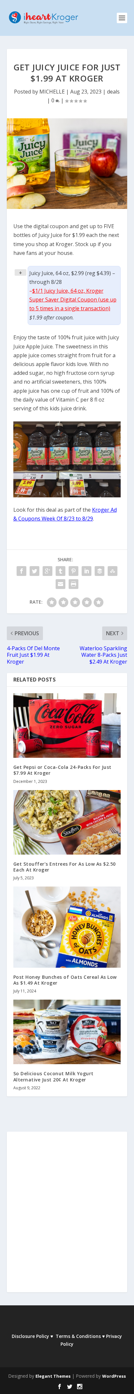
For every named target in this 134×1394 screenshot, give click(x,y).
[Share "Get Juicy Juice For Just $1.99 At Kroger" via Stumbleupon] (112, 571)
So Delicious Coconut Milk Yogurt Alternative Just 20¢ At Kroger (53, 1076)
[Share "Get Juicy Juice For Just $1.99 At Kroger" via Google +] (47, 571)
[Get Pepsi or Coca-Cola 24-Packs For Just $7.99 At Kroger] (67, 725)
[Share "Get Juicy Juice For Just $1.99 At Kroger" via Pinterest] (73, 571)
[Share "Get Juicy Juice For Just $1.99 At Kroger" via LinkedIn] (86, 571)
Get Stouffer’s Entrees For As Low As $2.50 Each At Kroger (64, 867)
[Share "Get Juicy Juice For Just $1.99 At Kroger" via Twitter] (34, 571)
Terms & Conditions (78, 1336)
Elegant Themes (53, 1376)
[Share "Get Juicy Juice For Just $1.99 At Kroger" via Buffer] (99, 571)
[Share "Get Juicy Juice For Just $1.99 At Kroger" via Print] (73, 584)
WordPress (114, 1376)
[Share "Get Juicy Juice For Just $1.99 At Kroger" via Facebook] (21, 571)
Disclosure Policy (30, 1336)
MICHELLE (52, 91)
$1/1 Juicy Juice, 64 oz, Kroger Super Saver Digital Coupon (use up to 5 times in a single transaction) (72, 299)
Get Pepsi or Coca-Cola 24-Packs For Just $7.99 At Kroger (62, 770)
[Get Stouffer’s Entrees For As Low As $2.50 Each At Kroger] (67, 822)
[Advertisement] (67, 1216)
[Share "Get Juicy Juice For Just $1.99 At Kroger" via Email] (60, 584)
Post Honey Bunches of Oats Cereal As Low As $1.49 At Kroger (65, 980)
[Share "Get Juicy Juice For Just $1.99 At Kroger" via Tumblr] (60, 571)
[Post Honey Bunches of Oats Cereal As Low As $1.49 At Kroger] (67, 927)
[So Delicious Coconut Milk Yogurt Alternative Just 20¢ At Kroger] (67, 1032)
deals (113, 91)
